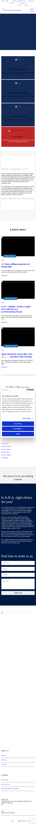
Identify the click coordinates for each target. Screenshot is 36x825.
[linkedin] (7, 439)
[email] (2, 439)
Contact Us (4, 764)
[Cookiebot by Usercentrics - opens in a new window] (26, 390)
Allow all (18, 423)
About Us (3, 755)
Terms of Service (5, 784)
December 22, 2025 (10, 346)
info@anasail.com (23, 3)
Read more (4, 275)
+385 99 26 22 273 (21, 0)
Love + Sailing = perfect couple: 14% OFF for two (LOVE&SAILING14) (16, 309)
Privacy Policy (5, 780)
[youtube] (11, 5)
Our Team (3, 760)
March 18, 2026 (9, 256)
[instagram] (14, 5)
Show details (27, 418)
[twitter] (10, 439)
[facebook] (8, 5)
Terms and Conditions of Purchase (9, 788)
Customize (17, 429)
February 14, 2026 (10, 298)
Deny (18, 434)
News (2, 260)
